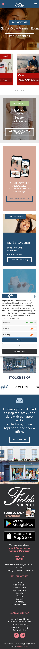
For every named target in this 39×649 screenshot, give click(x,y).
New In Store (19, 587)
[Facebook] (16, 635)
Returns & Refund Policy (19, 621)
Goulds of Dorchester (19, 551)
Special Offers (19, 590)
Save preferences (19, 351)
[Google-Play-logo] (19, 523)
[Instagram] (22, 635)
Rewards (20, 599)
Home (19, 582)
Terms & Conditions (19, 619)
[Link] (19, 119)
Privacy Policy (19, 630)
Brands (19, 593)
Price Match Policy (19, 627)
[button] (36, 297)
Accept (19, 340)
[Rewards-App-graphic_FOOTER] (19, 512)
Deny (19, 346)
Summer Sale (19, 584)
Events (19, 596)
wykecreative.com (22, 646)
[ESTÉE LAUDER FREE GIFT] (19, 223)
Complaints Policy (19, 624)
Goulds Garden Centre (19, 548)
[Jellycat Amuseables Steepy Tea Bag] (19, 29)
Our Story (19, 601)
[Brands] (19, 285)
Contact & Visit (19, 604)
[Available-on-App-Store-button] (19, 536)
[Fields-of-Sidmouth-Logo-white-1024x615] (19, 4)
